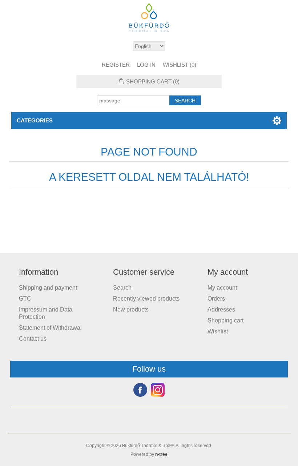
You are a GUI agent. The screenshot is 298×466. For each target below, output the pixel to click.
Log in (146, 65)
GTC (25, 298)
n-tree (161, 454)
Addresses (221, 309)
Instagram (158, 390)
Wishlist (218, 331)
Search (122, 288)
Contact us (33, 339)
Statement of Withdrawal (50, 328)
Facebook (140, 390)
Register (116, 65)
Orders (216, 298)
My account (222, 288)
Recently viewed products (146, 298)
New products (131, 309)
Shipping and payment (48, 288)
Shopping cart (225, 320)
